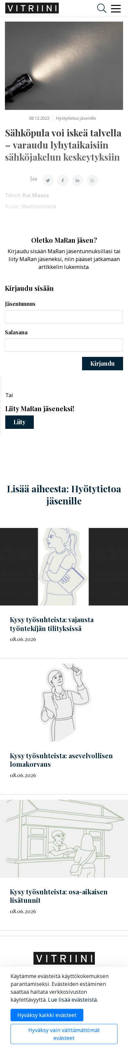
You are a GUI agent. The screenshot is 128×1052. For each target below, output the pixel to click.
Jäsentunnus (20, 303)
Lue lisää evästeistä (72, 999)
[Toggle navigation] (116, 8)
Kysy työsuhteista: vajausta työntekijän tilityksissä (52, 624)
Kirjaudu (102, 363)
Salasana (16, 332)
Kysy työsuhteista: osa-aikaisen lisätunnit (59, 896)
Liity (19, 422)
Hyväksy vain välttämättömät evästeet (64, 1034)
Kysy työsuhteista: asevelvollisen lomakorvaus (61, 760)
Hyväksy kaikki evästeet (46, 1015)
